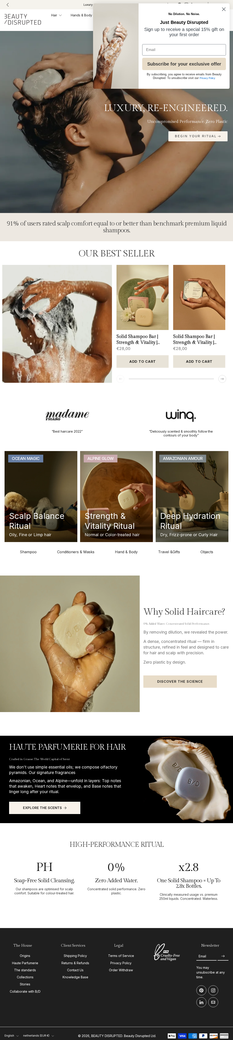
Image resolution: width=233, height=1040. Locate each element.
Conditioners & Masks (75, 552)
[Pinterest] (201, 991)
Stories (25, 984)
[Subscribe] (223, 956)
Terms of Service (121, 956)
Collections (25, 977)
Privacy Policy (121, 963)
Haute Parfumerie (25, 963)
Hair (54, 15)
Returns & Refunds (75, 963)
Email (202, 956)
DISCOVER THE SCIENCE (180, 681)
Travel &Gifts (169, 552)
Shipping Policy (75, 956)
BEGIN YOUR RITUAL (196, 136)
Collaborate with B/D (25, 991)
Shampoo (28, 552)
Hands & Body (81, 15)
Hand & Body (126, 552)
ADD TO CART (142, 361)
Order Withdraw (121, 970)
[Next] (222, 379)
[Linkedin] (201, 1002)
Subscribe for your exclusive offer (184, 63)
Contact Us (75, 970)
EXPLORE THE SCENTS (42, 808)
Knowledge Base (75, 977)
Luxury (88, 4)
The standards (25, 970)
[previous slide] (8, 5)
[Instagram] (213, 991)
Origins (25, 956)
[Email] (213, 1002)
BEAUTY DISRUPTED (106, 1036)
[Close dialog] (224, 9)
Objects (206, 552)
